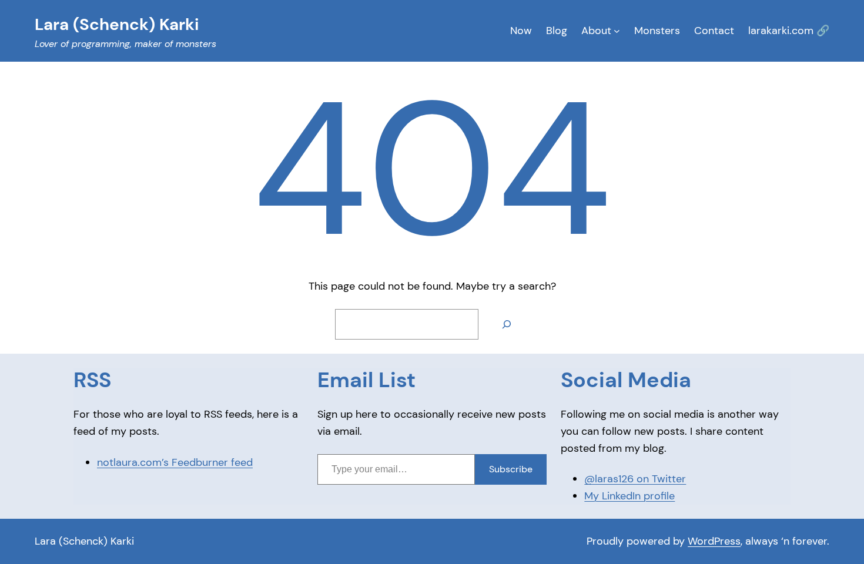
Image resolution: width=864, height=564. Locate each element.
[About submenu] (617, 31)
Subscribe (511, 469)
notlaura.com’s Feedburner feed (175, 462)
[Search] (506, 324)
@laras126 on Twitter (635, 479)
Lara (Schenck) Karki (84, 541)
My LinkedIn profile (629, 496)
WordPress (714, 541)
